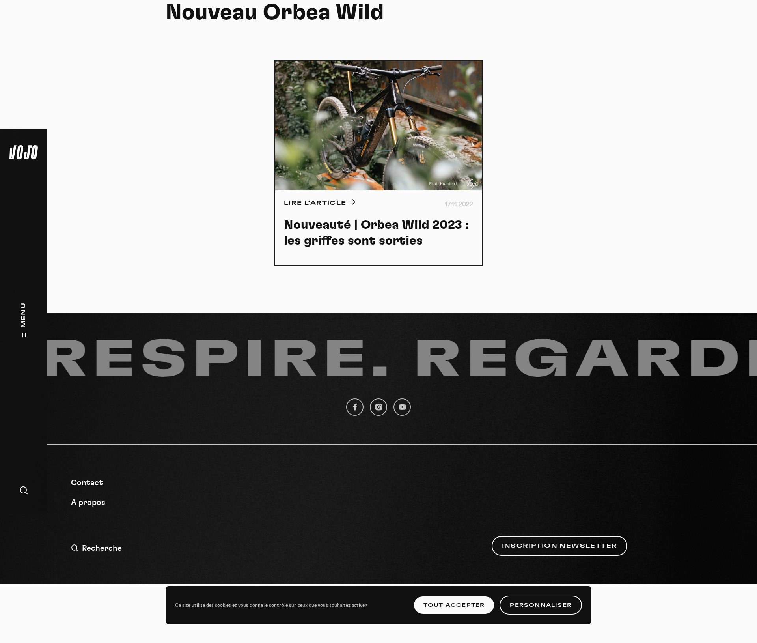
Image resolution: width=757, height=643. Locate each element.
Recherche (102, 548)
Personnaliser (541, 605)
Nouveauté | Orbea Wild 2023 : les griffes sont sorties (376, 233)
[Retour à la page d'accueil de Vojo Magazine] (23, 152)
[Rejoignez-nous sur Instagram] (378, 407)
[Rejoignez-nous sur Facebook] (355, 407)
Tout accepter (454, 605)
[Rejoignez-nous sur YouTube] (402, 407)
